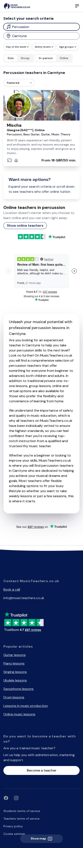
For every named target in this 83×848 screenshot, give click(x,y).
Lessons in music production (25, 706)
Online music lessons (19, 714)
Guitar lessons (14, 655)
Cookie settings (14, 834)
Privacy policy (13, 826)
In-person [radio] (46, 58)
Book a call (11, 589)
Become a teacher (41, 770)
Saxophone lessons (18, 689)
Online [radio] (64, 58)
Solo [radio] (11, 58)
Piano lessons (13, 663)
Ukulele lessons (15, 680)
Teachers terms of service (21, 818)
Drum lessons (13, 697)
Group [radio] (25, 58)
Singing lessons (15, 672)
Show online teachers (25, 225)
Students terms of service (21, 811)
